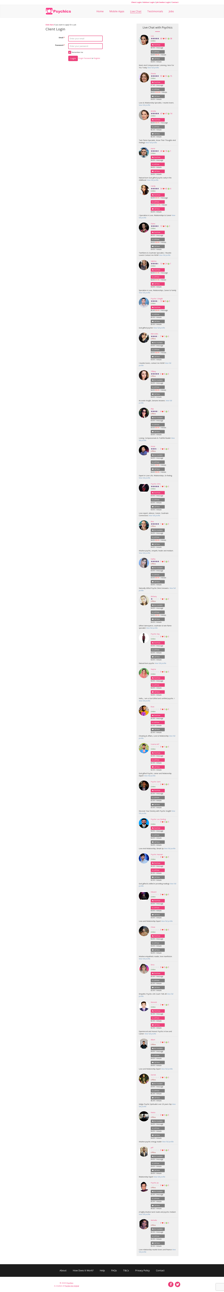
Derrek (153, 1075)
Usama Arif (155, 744)
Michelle (154, 1220)
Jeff (152, 1147)
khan (152, 707)
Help (102, 1270)
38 (171, 38)
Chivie (153, 927)
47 (166, 113)
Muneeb (154, 1002)
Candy (153, 186)
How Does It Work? (83, 1270)
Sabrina (153, 261)
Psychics (69, 1283)
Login (73, 58)
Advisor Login (148, 2)
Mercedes (154, 334)
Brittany (154, 596)
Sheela (153, 73)
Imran (153, 446)
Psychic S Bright (157, 298)
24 (166, 263)
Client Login (136, 2)
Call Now (156, 52)
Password (59, 45)
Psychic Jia (155, 1183)
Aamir (153, 148)
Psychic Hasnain (157, 854)
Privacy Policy (142, 1270)
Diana (153, 223)
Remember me (77, 52)
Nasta (153, 1112)
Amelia (153, 111)
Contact (175, 2)
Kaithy (153, 559)
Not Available (158, 343)
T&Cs (126, 1270)
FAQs (114, 1270)
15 (171, 76)
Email (61, 37)
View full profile (153, 67)
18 (166, 151)
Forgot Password (84, 58)
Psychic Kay (155, 634)
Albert (153, 1040)
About (63, 1270)
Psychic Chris (156, 484)
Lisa (152, 36)
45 (166, 188)
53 (166, 76)
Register (97, 58)
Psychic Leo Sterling (158, 819)
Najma (153, 669)
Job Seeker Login (163, 2)
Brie (152, 521)
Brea (152, 965)
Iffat (152, 409)
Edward (153, 892)
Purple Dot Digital (72, 1286)
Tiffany (153, 371)
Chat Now (156, 45)
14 (171, 113)
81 (166, 38)
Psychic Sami (156, 782)
